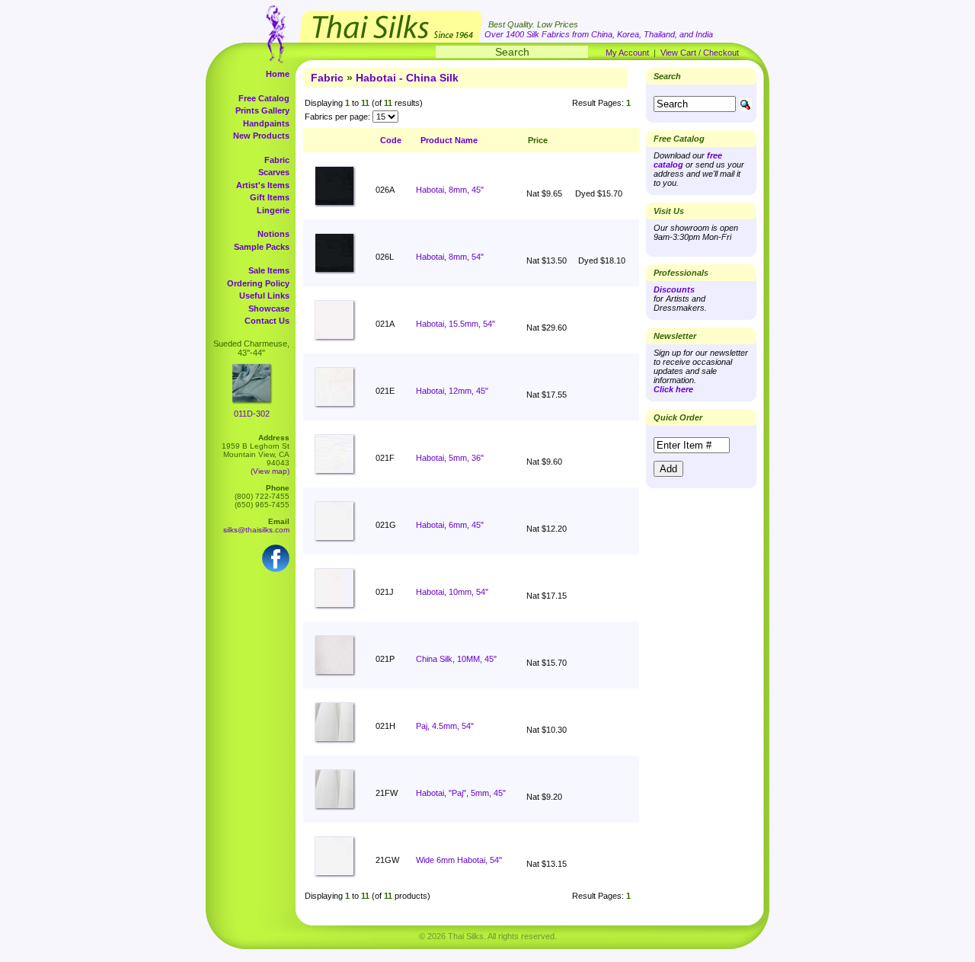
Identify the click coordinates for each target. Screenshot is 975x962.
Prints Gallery (262, 110)
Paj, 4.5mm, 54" (445, 725)
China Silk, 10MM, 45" (456, 658)
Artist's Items (262, 185)
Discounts (674, 289)
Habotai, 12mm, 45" (452, 390)
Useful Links (264, 295)
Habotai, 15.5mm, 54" (455, 323)
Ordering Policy (258, 283)
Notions (273, 233)
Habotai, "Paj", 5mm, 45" (461, 792)
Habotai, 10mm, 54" (452, 591)
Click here (673, 389)
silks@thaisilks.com (256, 530)
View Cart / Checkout (699, 52)
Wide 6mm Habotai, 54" (459, 860)
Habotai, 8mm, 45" (450, 189)
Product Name (449, 140)
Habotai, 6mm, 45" (450, 524)
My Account (627, 52)
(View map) (270, 471)
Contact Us (267, 320)
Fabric (276, 160)
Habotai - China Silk (407, 78)
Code (390, 140)
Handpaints (266, 123)
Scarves (273, 172)
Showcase (268, 308)
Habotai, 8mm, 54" (450, 256)
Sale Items (268, 270)
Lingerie (273, 210)
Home (277, 73)
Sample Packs (261, 246)
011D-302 (252, 413)
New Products (261, 135)
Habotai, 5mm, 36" (450, 457)
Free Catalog (263, 98)
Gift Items (269, 197)
